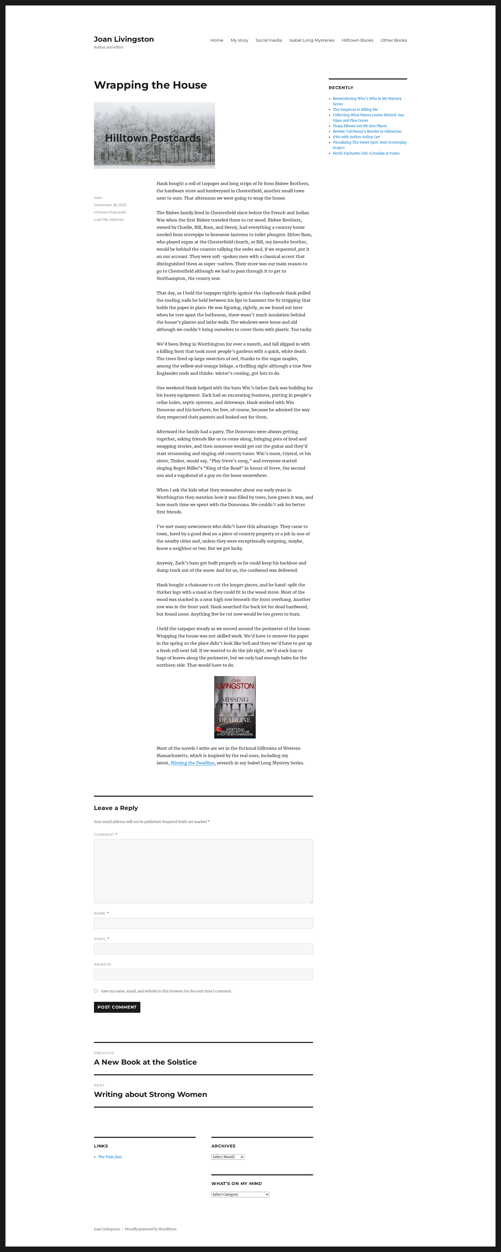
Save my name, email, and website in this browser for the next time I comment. (166, 991)
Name (101, 913)
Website (103, 964)
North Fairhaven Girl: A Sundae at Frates (366, 153)
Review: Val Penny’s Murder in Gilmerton (367, 131)
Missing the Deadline (192, 762)
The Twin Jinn (110, 1157)
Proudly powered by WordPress (151, 1229)
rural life (101, 219)
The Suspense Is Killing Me (355, 109)
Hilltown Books (357, 40)
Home (216, 40)
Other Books (394, 40)
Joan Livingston (124, 39)
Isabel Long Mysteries (312, 40)
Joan (98, 197)
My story (239, 40)
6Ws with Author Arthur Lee (356, 137)
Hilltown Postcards (110, 212)
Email (102, 939)
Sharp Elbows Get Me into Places (360, 126)
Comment (106, 834)
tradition (116, 219)
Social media (269, 40)
